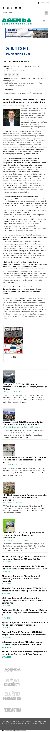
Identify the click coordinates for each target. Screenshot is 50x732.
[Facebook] (4, 8)
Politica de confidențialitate (36, 721)
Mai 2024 (13, 357)
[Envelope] (20, 8)
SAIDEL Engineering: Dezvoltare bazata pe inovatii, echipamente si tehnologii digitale (24, 101)
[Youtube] (16, 8)
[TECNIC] (26, 33)
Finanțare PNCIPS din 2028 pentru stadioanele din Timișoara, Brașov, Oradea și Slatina (25, 387)
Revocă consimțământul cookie (14, 731)
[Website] (9, 74)
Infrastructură (17, 465)
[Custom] (11, 8)
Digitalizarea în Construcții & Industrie (26, 427)
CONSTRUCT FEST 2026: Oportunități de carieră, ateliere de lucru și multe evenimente (23, 535)
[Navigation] (45, 21)
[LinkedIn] (17, 74)
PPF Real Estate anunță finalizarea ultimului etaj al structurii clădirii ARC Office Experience (25, 497)
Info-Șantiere (18, 392)
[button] (43, 3)
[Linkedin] (7, 8)
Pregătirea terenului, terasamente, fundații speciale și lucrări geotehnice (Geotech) (22, 84)
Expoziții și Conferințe (21, 540)
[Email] (5, 74)
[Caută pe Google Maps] (12, 69)
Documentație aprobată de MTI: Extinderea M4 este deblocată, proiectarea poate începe (24, 460)
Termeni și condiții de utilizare (13, 721)
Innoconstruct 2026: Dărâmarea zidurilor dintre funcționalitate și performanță (23, 423)
